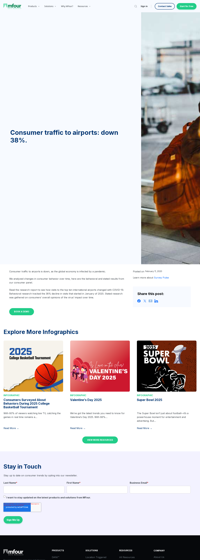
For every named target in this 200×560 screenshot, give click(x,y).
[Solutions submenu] (55, 6)
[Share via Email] (150, 301)
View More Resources (100, 440)
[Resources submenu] (89, 6)
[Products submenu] (38, 6)
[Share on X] (145, 301)
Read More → (11, 428)
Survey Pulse (161, 277)
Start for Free (186, 6)
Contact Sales (165, 6)
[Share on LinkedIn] (156, 301)
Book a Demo (21, 311)
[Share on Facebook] (139, 301)
